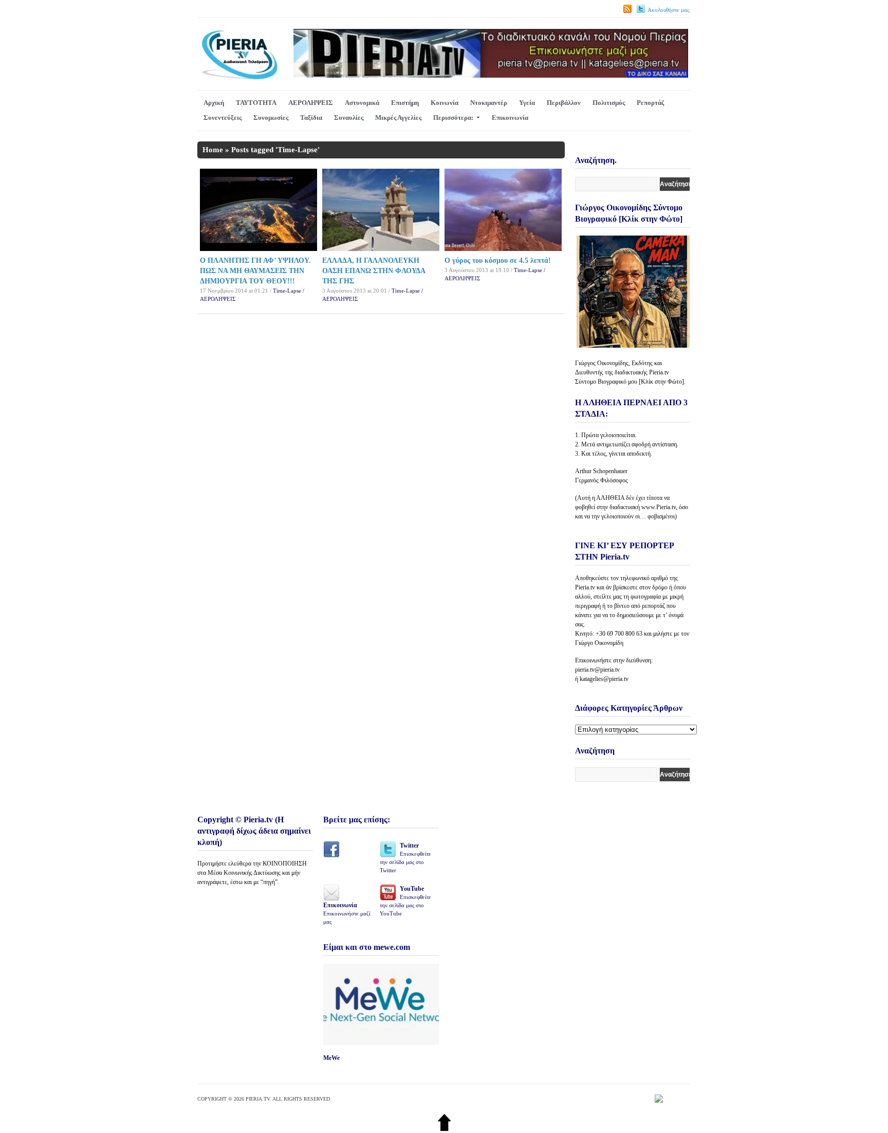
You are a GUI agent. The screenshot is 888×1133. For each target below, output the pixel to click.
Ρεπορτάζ (650, 102)
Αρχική (213, 102)
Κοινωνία (444, 102)
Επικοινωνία (510, 117)
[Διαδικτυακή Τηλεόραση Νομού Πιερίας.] (239, 78)
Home (212, 150)
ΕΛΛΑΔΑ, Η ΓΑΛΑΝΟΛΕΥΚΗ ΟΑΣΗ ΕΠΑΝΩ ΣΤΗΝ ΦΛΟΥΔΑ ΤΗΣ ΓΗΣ (373, 271)
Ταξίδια (311, 117)
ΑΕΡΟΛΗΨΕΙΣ (310, 102)
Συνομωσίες (270, 117)
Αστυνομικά (362, 102)
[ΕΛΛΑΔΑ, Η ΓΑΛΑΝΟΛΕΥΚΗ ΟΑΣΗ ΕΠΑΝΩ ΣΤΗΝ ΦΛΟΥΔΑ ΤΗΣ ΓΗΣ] (380, 249)
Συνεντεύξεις (222, 117)
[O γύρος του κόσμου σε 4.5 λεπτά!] (503, 249)
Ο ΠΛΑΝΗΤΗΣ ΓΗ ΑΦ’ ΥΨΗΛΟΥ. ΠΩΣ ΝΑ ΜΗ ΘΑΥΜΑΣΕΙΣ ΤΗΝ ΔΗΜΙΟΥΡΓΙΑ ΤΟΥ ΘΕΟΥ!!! (255, 271)
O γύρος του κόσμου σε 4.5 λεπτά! (498, 260)
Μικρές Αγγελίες (398, 117)
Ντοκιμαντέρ (488, 102)
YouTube (405, 900)
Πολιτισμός (609, 102)
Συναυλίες (348, 117)
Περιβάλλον (564, 102)
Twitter (405, 857)
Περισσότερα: (453, 117)
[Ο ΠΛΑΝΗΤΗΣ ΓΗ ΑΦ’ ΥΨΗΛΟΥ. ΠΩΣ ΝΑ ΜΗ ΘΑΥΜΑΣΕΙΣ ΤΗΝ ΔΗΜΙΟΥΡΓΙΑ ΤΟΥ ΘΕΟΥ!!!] (258, 249)
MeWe (331, 1058)
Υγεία (527, 102)
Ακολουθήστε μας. (669, 10)
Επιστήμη (405, 102)
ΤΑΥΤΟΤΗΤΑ (256, 102)
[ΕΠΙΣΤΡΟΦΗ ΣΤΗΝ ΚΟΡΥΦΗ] (444, 1128)
